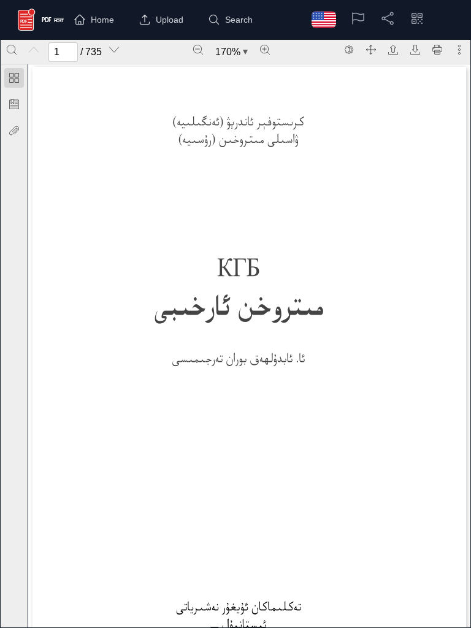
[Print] (437, 49)
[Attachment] (14, 130)
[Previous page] (34, 49)
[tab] (14, 80)
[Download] (415, 49)
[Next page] (114, 49)
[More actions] (459, 49)
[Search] (11, 49)
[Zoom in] (265, 49)
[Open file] (393, 49)
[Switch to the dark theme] (349, 49)
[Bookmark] (14, 104)
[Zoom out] (198, 49)
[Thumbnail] (14, 78)
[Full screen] (371, 49)
